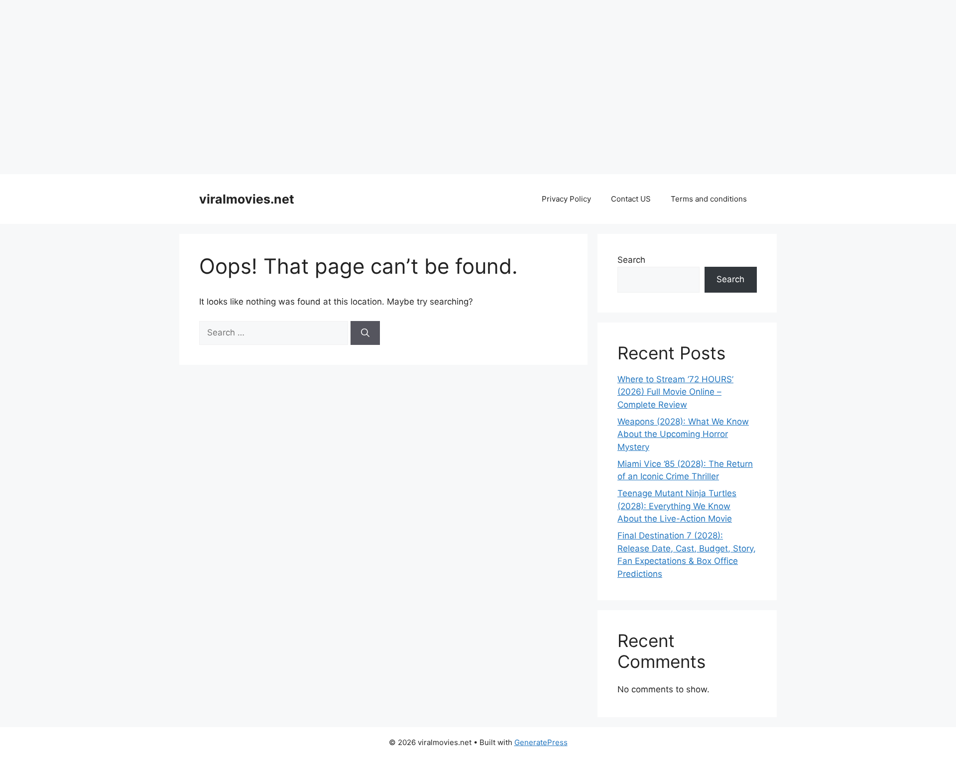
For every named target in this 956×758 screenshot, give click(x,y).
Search (631, 260)
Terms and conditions (709, 199)
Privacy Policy (566, 199)
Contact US (631, 199)
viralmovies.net (246, 199)
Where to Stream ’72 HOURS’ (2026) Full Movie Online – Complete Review (675, 392)
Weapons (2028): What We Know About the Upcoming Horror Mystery (683, 434)
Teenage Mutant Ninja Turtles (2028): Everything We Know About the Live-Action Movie (676, 506)
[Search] (365, 333)
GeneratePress (541, 742)
